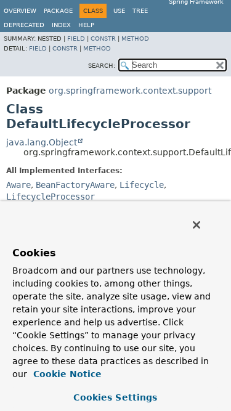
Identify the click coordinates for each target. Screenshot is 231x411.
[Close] (196, 224)
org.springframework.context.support (130, 91)
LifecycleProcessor (50, 196)
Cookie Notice (66, 374)
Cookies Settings (115, 397)
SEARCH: (101, 65)
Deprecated (24, 25)
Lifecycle (142, 185)
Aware (18, 185)
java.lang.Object (41, 142)
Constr (103, 38)
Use (119, 10)
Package (58, 10)
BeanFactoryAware (75, 185)
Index (61, 25)
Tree (140, 10)
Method (135, 38)
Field (76, 38)
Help (86, 25)
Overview (20, 10)
